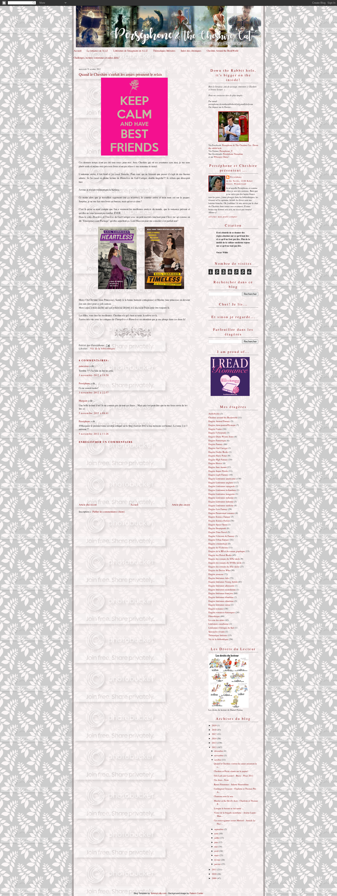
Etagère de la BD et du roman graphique (226, 551)
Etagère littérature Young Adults (223, 581)
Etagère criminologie (217, 543)
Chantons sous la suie (223, 796)
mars (216, 855)
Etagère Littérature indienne (221, 497)
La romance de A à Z (97, 50)
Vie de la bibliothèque (102, 348)
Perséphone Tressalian (233, 153)
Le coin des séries (216, 620)
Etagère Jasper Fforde (218, 471)
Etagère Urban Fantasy (218, 539)
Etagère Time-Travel (217, 532)
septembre (219, 829)
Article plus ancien (181, 504)
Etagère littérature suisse (219, 604)
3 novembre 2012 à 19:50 (94, 375)
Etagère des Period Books (219, 555)
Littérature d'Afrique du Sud (221, 627)
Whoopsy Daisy (221, 156)
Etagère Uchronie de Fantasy (221, 536)
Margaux (83, 400)
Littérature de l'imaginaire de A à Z (131, 50)
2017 (214, 733)
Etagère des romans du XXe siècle (223, 566)
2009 (214, 878)
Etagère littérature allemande (221, 585)
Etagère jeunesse (215, 574)
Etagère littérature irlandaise (221, 597)
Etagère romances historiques (221, 612)
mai (216, 846)
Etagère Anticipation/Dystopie (222, 425)
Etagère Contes (215, 428)
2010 (214, 873)
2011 (214, 869)
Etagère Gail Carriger (218, 448)
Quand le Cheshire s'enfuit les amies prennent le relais (120, 74)
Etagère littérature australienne (222, 589)
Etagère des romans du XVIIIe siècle (224, 562)
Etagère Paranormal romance (221, 513)
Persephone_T (226, 150)
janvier (217, 864)
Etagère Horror (215, 463)
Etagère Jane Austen (217, 467)
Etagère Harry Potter (217, 455)
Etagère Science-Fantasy (219, 516)
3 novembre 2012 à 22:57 (94, 392)
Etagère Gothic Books (218, 451)
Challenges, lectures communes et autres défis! (96, 57)
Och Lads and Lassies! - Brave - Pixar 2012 (233, 775)
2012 (214, 747)
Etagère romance (216, 608)
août (216, 833)
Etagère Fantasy (215, 444)
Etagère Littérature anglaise (220, 482)
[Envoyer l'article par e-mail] (107, 345)
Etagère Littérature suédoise (220, 505)
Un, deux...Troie (221, 779)
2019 (214, 725)
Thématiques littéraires (164, 50)
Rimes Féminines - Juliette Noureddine (231, 784)
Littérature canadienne (218, 623)
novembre (219, 755)
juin (216, 842)
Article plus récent (88, 504)
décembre (219, 750)
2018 (214, 729)
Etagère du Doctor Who (219, 570)
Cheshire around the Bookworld (222, 417)
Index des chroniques (191, 50)
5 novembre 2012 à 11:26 (94, 433)
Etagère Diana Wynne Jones (221, 436)
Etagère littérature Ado (218, 578)
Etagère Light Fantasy (218, 474)
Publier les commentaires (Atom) (108, 511)
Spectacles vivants (216, 631)
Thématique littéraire (217, 635)
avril (216, 850)
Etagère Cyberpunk (217, 432)
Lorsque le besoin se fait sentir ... (229, 808)
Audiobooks (214, 413)
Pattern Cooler (196, 893)
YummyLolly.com (158, 893)
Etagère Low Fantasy (217, 509)
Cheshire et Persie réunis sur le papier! (231, 771)
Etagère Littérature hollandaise (222, 490)
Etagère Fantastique (217, 440)
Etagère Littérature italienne (220, 501)
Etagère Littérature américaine (222, 478)
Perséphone (84, 383)
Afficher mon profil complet (223, 216)
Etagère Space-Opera (217, 524)
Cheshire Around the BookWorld (222, 50)
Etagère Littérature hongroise (221, 493)
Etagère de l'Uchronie (218, 547)
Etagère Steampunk (217, 528)
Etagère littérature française (220, 593)
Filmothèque (214, 616)
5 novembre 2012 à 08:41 (94, 413)
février (217, 859)
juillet (217, 837)
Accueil (77, 50)
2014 (214, 738)
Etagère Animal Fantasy (219, 421)
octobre (218, 759)
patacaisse (84, 366)
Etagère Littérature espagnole (221, 486)
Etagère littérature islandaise (221, 601)
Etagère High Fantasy (218, 459)
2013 (214, 742)
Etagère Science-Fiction (219, 520)
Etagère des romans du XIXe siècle (224, 558)
